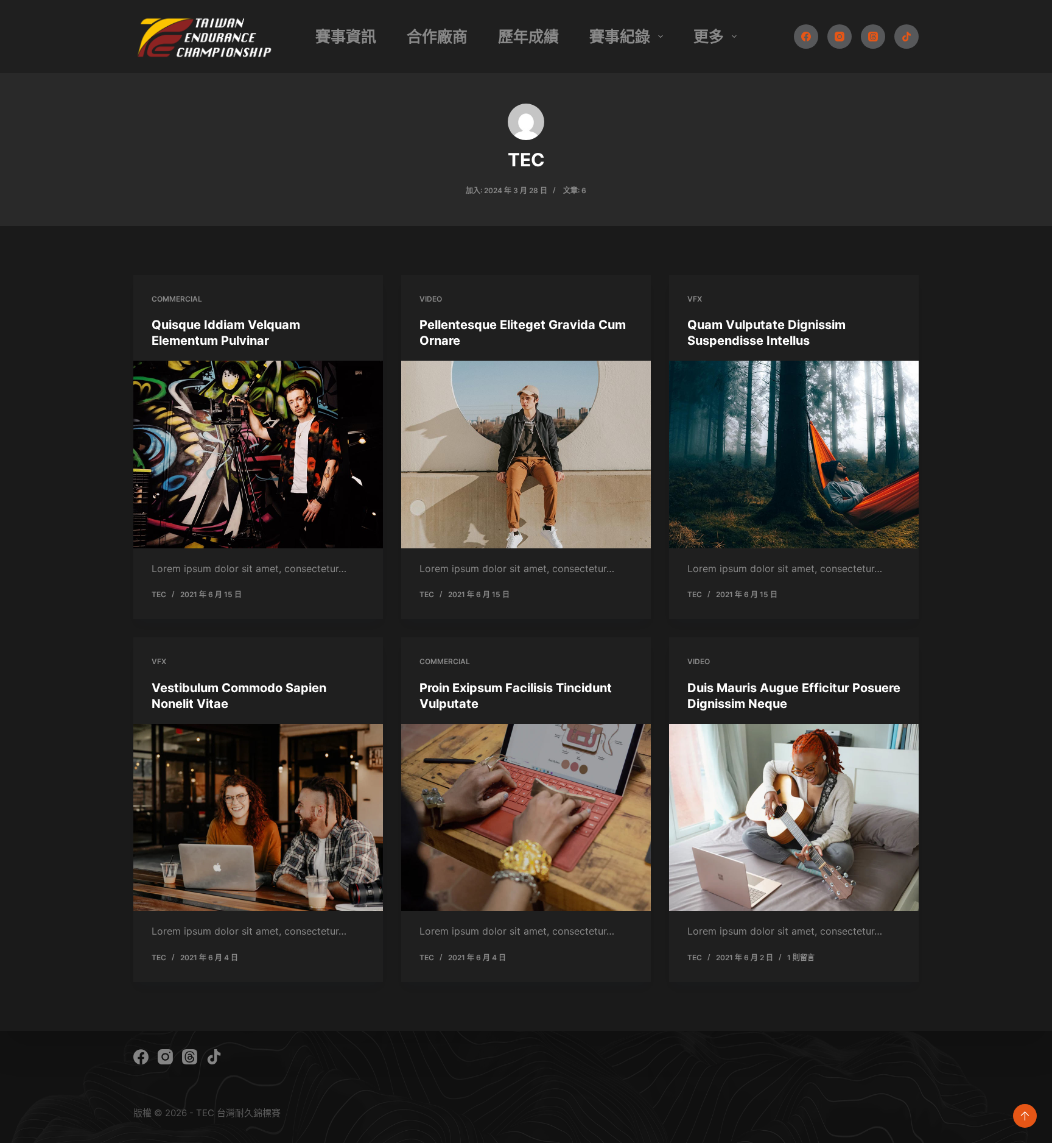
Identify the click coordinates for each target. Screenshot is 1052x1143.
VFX (694, 298)
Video (430, 298)
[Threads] (873, 36)
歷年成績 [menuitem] (528, 36)
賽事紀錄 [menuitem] (619, 36)
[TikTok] (906, 36)
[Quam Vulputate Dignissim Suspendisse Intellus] (794, 454)
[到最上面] (1025, 1116)
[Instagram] (839, 36)
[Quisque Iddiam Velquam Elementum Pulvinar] (258, 454)
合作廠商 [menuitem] (437, 36)
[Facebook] (806, 36)
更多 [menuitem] (708, 36)
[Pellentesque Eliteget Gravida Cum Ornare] (526, 454)
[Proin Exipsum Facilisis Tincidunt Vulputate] (526, 817)
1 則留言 (801, 957)
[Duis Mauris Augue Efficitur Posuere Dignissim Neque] (794, 817)
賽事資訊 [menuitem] (345, 36)
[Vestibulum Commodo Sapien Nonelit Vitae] (258, 817)
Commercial (177, 298)
